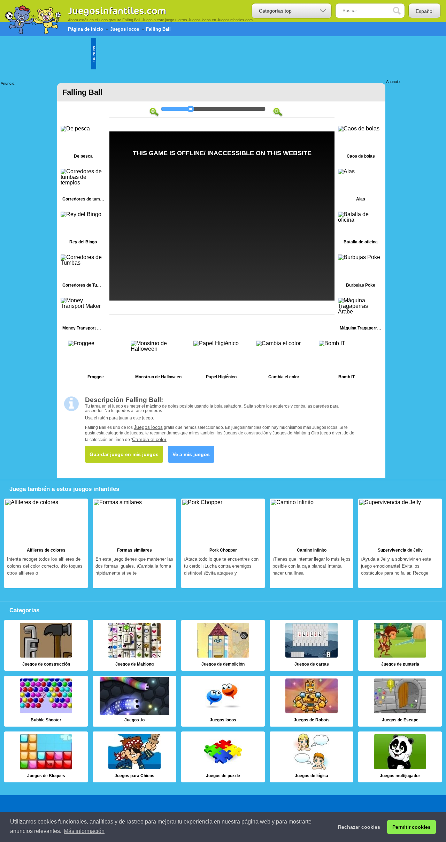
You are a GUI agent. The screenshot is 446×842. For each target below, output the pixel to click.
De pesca (83, 144)
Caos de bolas (360, 144)
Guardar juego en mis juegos (124, 454)
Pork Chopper (223, 544)
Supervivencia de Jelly (400, 544)
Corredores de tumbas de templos (83, 187)
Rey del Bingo (83, 230)
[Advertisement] (223, 53)
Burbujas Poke (360, 272)
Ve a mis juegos (191, 454)
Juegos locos (148, 427)
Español (424, 11)
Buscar (402, 11)
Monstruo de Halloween (158, 362)
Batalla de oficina (360, 230)
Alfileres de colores (46, 544)
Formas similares (134, 544)
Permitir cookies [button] (411, 827)
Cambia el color (284, 362)
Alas (360, 187)
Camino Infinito (311, 544)
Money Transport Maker (83, 316)
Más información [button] (84, 831)
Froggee (96, 362)
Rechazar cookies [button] (359, 827)
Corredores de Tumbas (83, 272)
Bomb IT (347, 362)
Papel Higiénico (221, 362)
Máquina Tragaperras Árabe (360, 316)
